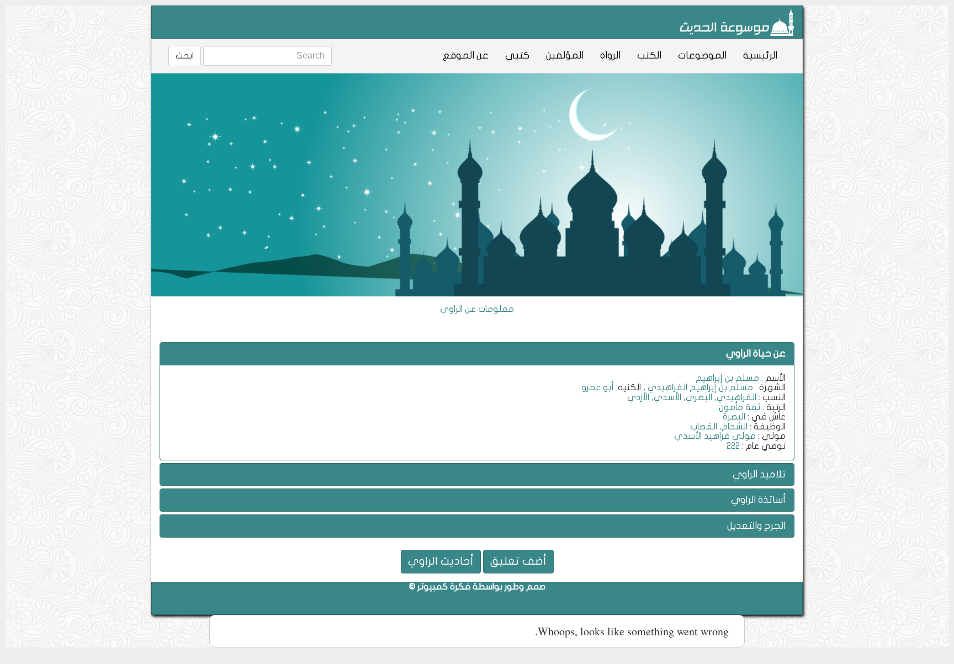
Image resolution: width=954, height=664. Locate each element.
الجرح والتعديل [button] (756, 525)
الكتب (649, 55)
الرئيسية (760, 55)
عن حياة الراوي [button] (756, 353)
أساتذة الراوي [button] (758, 500)
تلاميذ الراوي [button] (759, 474)
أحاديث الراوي (441, 561)
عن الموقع (466, 55)
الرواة (610, 55)
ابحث (185, 55)
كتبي (517, 55)
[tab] (477, 354)
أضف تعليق (518, 561)
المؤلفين (565, 55)
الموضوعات (702, 55)
